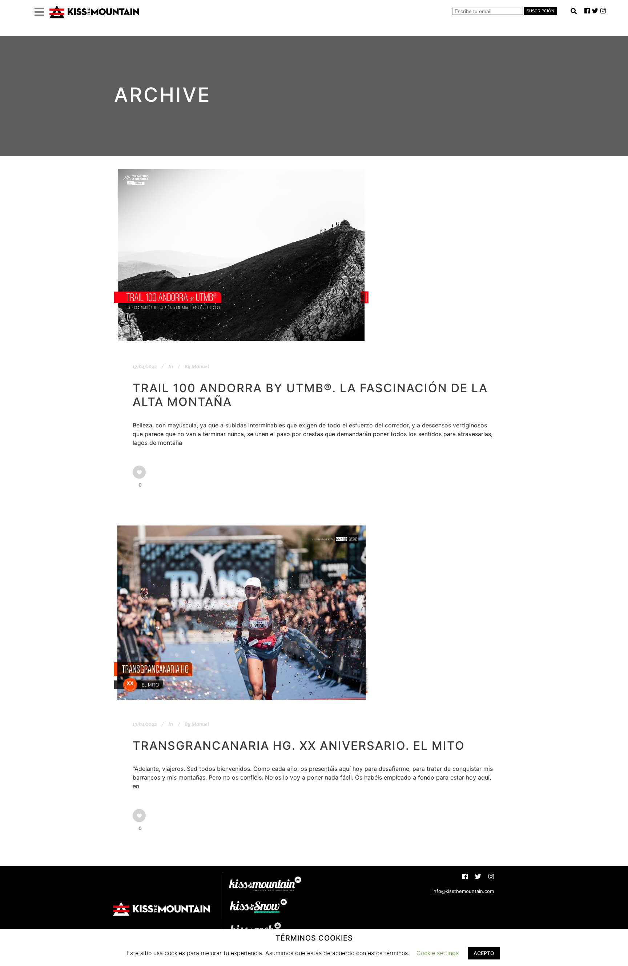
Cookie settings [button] (437, 953)
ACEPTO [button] (484, 953)
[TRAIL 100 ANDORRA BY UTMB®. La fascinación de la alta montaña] (241, 255)
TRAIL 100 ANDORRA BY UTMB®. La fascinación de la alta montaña (310, 395)
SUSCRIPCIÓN (540, 11)
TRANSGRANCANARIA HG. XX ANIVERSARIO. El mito (299, 745)
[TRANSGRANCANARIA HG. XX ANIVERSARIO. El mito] (241, 613)
